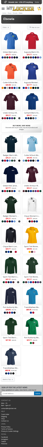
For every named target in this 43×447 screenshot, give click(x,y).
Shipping (4, 416)
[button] (3, 8)
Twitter (3, 441)
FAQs (3, 419)
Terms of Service (7, 429)
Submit (37, 393)
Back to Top (8, 379)
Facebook (4, 437)
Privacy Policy (5, 427)
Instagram (4, 439)
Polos (6, 27)
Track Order (5, 414)
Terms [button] (37, 2)
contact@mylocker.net (8, 408)
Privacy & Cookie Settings (9, 431)
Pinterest (4, 444)
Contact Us (5, 421)
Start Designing (10, 46)
